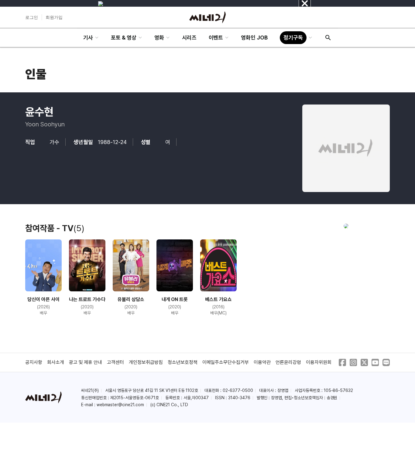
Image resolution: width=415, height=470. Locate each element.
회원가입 (54, 17)
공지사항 (33, 362)
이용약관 (262, 362)
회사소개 (55, 362)
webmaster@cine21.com (120, 404)
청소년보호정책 (182, 362)
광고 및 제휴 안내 (85, 362)
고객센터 (115, 362)
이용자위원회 (318, 362)
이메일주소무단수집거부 (225, 362)
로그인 (31, 17)
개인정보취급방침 (146, 362)
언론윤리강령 (288, 362)
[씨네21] (207, 17)
